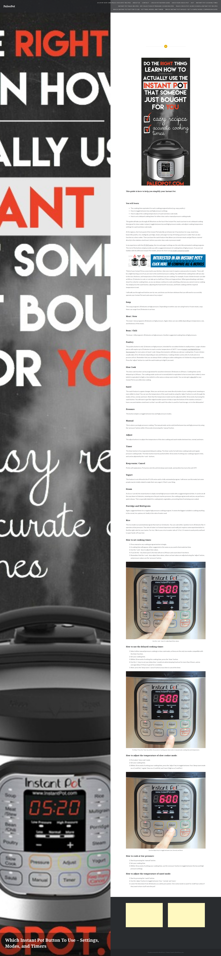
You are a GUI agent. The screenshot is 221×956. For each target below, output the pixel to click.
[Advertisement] (166, 30)
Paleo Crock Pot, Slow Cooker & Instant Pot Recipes (197, 6)
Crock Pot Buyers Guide (160, 2)
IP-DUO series (148, 245)
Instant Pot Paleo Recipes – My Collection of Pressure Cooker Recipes (146, 6)
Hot (192, 2)
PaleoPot (9, 6)
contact (145, 2)
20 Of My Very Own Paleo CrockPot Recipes (114, 2)
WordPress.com (179, 952)
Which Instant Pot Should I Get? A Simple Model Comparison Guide (191, 9)
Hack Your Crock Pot (180, 2)
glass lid (193, 377)
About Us (136, 2)
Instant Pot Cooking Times (207, 2)
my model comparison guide (179, 251)
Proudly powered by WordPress (156, 952)
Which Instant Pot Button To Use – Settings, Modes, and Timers (138, 9)
